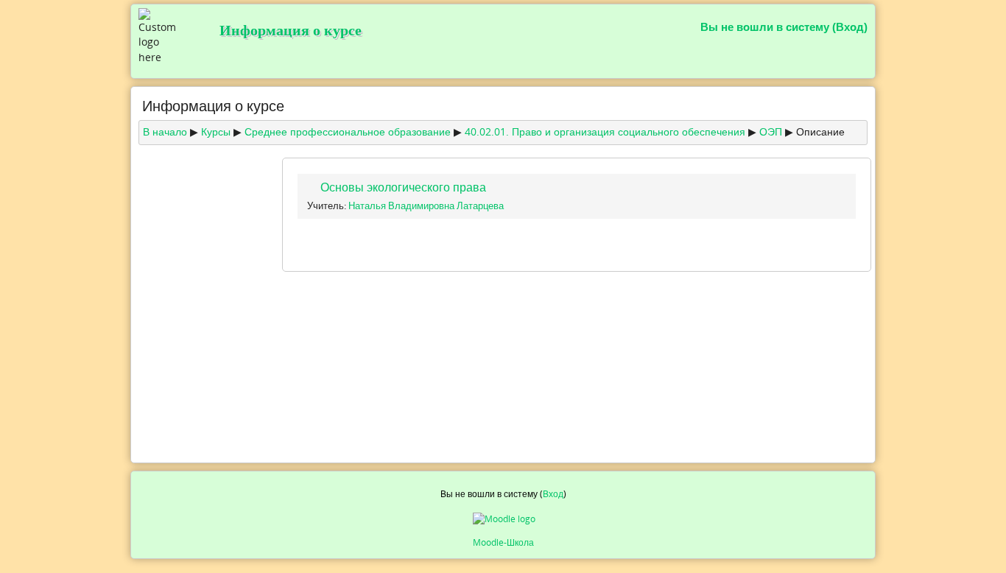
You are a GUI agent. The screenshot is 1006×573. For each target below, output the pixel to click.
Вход (850, 27)
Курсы (216, 131)
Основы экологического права (403, 187)
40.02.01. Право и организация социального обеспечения (605, 131)
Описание (820, 131)
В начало (165, 131)
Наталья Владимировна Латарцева (426, 205)
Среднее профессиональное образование (348, 131)
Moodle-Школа (503, 542)
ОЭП (770, 131)
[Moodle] (503, 519)
